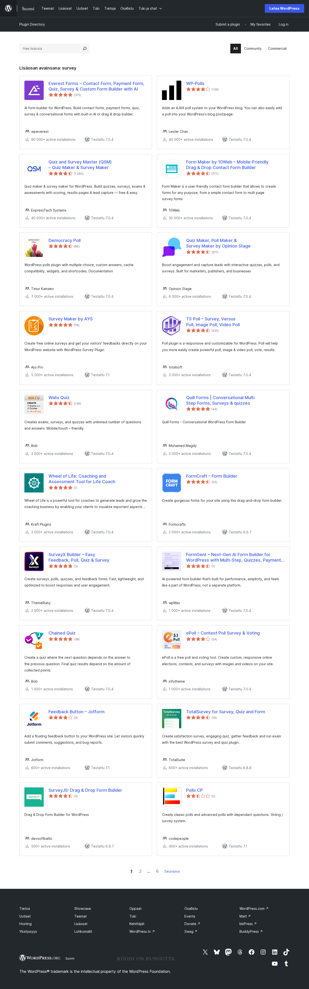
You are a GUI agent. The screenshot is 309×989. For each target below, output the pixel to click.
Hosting (25, 924)
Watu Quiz (59, 397)
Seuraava (172, 871)
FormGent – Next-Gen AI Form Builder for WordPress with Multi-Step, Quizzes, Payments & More (234, 557)
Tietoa (24, 908)
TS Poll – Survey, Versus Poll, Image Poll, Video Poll (213, 321)
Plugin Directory (32, 24)
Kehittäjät (136, 924)
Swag (190, 931)
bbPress (248, 924)
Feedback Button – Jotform (77, 711)
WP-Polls (195, 83)
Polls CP (194, 790)
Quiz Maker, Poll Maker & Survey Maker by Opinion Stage (218, 243)
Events (189, 916)
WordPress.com (254, 908)
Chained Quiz (62, 633)
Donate (192, 924)
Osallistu (191, 908)
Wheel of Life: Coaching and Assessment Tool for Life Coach (82, 478)
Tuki (132, 916)
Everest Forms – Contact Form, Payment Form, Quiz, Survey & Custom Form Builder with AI (96, 86)
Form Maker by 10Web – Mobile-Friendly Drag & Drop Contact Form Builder (227, 164)
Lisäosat (80, 924)
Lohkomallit (83, 931)
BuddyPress (251, 931)
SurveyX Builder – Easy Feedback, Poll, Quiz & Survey (79, 557)
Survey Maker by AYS (71, 318)
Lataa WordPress (284, 8)
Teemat (80, 916)
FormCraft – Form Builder (211, 476)
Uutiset (25, 916)
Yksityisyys (28, 931)
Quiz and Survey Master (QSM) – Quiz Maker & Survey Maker (80, 164)
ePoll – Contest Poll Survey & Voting (223, 633)
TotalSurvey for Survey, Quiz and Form (225, 711)
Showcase (82, 908)
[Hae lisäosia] (85, 48)
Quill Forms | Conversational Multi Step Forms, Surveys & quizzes (220, 400)
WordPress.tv (142, 931)
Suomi (69, 958)
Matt (245, 916)
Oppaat (135, 908)
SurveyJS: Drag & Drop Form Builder (85, 790)
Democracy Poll (65, 240)
